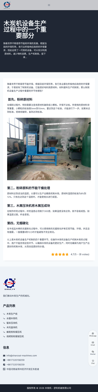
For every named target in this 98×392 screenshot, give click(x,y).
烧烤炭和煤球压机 (15, 336)
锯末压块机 (12, 323)
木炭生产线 (12, 314)
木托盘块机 (12, 327)
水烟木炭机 (12, 318)
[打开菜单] (49, 5)
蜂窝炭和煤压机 (14, 332)
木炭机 (48, 388)
